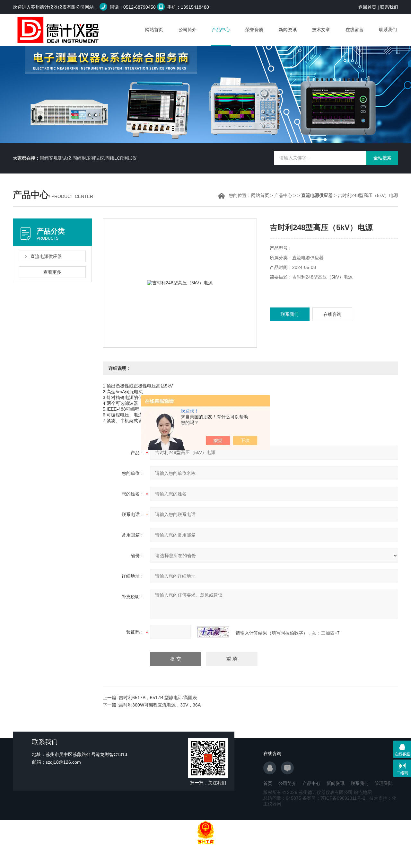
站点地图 (363, 792)
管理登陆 (384, 783)
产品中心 (221, 29)
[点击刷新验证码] (213, 632)
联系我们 (389, 7)
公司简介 (188, 29)
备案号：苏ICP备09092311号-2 (333, 798)
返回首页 (367, 7)
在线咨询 (332, 314)
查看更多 (52, 272)
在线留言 (354, 29)
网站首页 (154, 29)
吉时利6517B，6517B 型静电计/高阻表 (158, 697)
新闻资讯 (288, 29)
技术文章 (321, 29)
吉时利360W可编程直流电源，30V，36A (160, 704)
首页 (267, 783)
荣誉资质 (254, 29)
